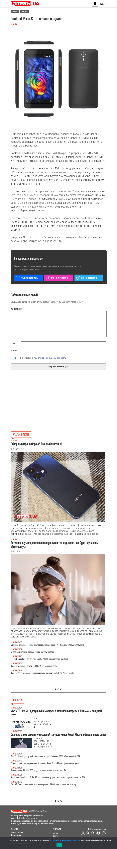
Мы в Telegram (89, 277)
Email (14, 350)
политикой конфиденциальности (50, 358)
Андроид (15, 11)
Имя (13, 343)
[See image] (58, 79)
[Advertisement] (36, 407)
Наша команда (16, 835)
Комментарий (18, 308)
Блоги (55, 836)
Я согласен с (43, 358)
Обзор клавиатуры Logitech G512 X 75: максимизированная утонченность (41, 652)
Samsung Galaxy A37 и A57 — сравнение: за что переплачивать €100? (40, 666)
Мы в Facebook (29, 277)
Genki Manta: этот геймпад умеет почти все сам (30, 756)
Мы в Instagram (59, 277)
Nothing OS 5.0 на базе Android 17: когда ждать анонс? (34, 777)
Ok (59, 845)
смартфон (24, 11)
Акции (55, 833)
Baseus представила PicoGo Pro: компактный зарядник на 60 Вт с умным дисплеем (45, 763)
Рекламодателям (17, 832)
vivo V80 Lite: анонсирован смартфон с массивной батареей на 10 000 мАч (41, 770)
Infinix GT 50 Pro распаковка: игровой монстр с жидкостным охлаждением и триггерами (48, 659)
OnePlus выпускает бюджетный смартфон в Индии (31, 784)
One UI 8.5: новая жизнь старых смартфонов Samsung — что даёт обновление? (44, 644)
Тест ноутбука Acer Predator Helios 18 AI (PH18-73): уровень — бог (38, 673)
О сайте (14, 829)
